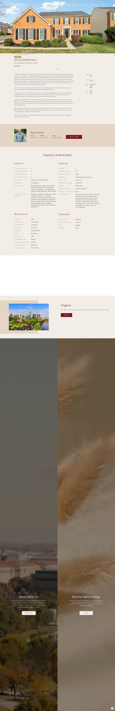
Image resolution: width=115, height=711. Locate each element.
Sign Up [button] (86, 613)
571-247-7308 (44, 137)
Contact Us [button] (28, 613)
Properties (55, 5)
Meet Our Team (64, 5)
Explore (66, 315)
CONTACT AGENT (74, 136)
